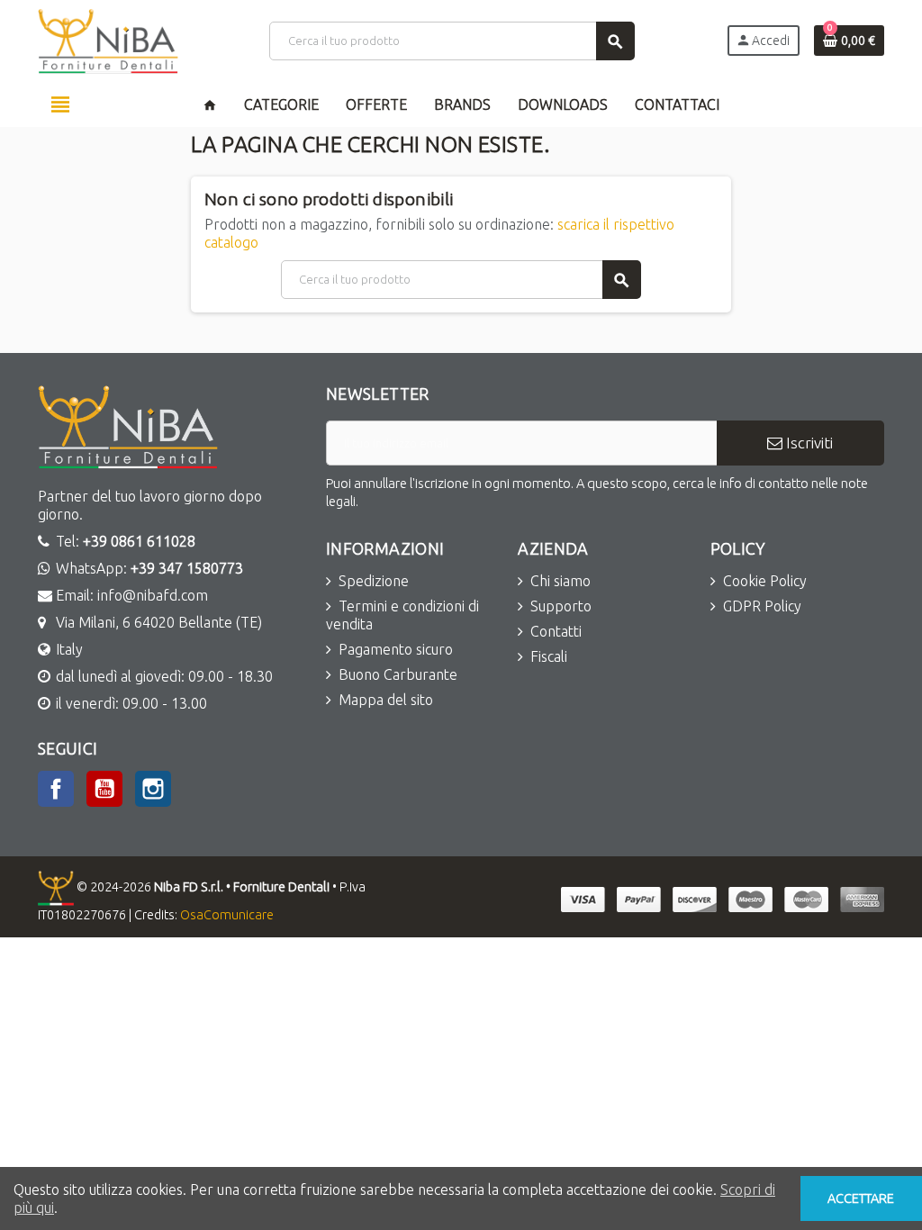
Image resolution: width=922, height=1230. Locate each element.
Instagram (153, 789)
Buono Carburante (398, 674)
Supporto (561, 606)
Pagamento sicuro (396, 649)
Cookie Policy (765, 581)
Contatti (556, 631)
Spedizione (374, 581)
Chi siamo (560, 581)
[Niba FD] (108, 40)
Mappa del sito (386, 700)
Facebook (56, 789)
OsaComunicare (227, 915)
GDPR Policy (762, 606)
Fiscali (548, 656)
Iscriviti (807, 442)
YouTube (104, 789)
